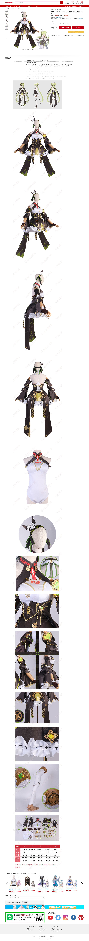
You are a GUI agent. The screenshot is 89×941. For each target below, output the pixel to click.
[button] (6, 10)
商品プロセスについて (43, 929)
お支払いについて (54, 928)
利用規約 (34, 936)
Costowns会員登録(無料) (72, 6)
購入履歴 (82, 2)
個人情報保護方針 (43, 936)
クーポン (40, 931)
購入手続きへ (77, 27)
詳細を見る (81, 18)
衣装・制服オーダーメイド (11, 6)
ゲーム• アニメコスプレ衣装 (10, 8)
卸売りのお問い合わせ (76, 31)
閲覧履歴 (77, 2)
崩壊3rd (19, 8)
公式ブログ (48, 939)
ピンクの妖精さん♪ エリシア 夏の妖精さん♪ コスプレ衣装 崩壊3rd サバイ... (14, 889)
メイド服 (35, 6)
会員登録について (42, 928)
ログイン (81, 6)
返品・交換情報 (80, 35)
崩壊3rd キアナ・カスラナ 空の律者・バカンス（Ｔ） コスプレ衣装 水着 (57, 889)
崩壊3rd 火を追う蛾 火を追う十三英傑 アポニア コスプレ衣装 (43, 889)
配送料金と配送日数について (56, 929)
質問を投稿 (25, 902)
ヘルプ (28, 928)
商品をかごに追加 (64, 27)
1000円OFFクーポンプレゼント (25, 6)
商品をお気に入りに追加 (56, 35)
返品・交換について (54, 931)
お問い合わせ (30, 929)
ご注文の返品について (59, 17)
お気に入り (73, 2)
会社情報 (51, 936)
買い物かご (67, 2)
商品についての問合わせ (69, 35)
